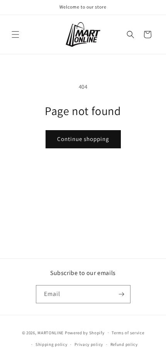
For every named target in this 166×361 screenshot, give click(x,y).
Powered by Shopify (85, 332)
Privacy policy (89, 344)
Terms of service (128, 332)
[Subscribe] (121, 294)
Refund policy (124, 344)
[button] (15, 34)
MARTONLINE (50, 332)
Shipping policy (52, 344)
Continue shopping (83, 139)
